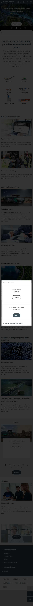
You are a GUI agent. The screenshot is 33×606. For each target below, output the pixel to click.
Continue (16, 297)
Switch (16, 315)
